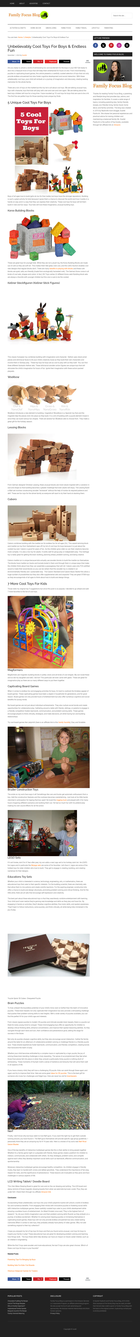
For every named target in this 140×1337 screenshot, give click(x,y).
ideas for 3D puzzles (59, 1073)
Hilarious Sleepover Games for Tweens (23, 1271)
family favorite (64, 722)
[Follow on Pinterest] (111, 45)
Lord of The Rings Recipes (16, 1303)
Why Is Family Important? (16, 1306)
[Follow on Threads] (127, 45)
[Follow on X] (103, 45)
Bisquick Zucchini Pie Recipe (17, 1311)
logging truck (62, 800)
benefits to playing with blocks (61, 269)
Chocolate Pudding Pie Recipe (18, 1301)
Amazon (117, 125)
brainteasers (72, 1076)
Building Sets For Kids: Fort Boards (21, 1265)
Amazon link (46, 1192)
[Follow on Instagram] (119, 45)
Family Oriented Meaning (16, 1313)
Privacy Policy (55, 1313)
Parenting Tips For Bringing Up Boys (22, 1260)
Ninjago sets (36, 865)
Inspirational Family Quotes (17, 1308)
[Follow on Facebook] (95, 45)
